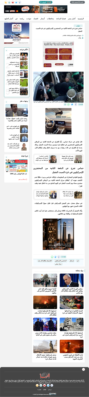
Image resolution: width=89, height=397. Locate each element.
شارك (79, 104)
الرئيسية (81, 19)
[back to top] (83, 369)
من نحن (49, 389)
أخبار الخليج (9, 19)
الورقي (44, 2)
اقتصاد (35, 19)
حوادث (28, 19)
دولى (78, 26)
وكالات (79, 38)
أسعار (42, 19)
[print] (65, 104)
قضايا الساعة (61, 19)
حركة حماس (58, 264)
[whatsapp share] (68, 104)
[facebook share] (75, 104)
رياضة (22, 19)
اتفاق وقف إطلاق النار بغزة (45, 260)
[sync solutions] (52, 394)
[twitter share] (72, 104)
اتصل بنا (39, 389)
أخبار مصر (71, 19)
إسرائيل (72, 260)
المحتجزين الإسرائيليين (60, 260)
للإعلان (44, 389)
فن (16, 19)
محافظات (50, 19)
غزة (78, 260)
